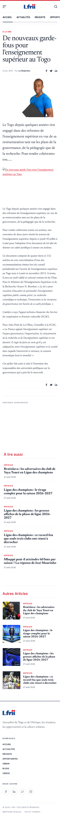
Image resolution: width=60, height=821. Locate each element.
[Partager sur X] (51, 70)
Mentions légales (12, 812)
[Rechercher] (54, 6)
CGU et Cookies (32, 812)
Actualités (23, 17)
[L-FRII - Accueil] (30, 6)
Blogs (6, 768)
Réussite (40, 17)
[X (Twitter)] (22, 791)
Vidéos (6, 773)
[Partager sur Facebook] (46, 70)
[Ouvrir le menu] (6, 6)
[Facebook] (6, 791)
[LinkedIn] (14, 791)
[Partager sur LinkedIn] (56, 70)
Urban (6, 763)
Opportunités (10, 759)
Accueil (7, 17)
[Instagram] (31, 791)
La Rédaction (24, 71)
